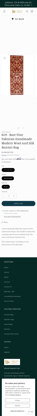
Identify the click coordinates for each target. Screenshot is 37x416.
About (6, 277)
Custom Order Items (11, 334)
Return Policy (9, 301)
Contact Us (8, 287)
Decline (17, 406)
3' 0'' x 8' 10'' (8, 170)
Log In (6, 347)
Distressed (8, 178)
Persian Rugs (8, 314)
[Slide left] (14, 128)
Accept (17, 400)
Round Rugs (8, 324)
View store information (12, 216)
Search (6, 272)
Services (7, 282)
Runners (7, 329)
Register (7, 352)
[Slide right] (23, 128)
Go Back (19, 18)
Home (6, 267)
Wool (6, 186)
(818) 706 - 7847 (9, 291)
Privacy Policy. (15, 395)
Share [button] (6, 222)
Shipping (4, 155)
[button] (4, 11)
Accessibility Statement (12, 296)
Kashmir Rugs (9, 319)
